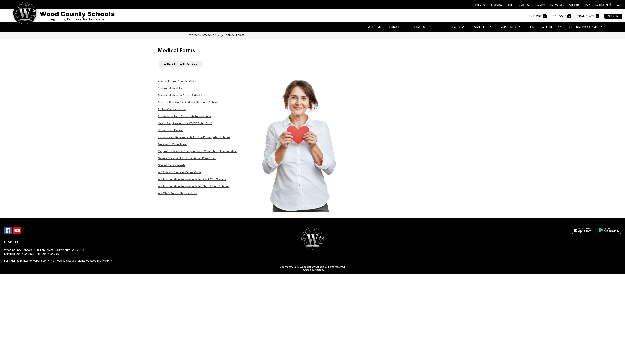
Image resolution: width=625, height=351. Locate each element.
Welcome (375, 27)
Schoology (557, 4)
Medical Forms (235, 35)
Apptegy (319, 269)
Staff (510, 4)
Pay (587, 4)
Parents (480, 4)
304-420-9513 (51, 253)
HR (532, 27)
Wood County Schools (204, 35)
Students (496, 4)
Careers (574, 4)
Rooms (540, 4)
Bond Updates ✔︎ (452, 27)
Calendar (525, 4)
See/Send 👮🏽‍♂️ (603, 4)
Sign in (613, 16)
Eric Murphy (104, 260)
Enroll (394, 27)
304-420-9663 (25, 253)
